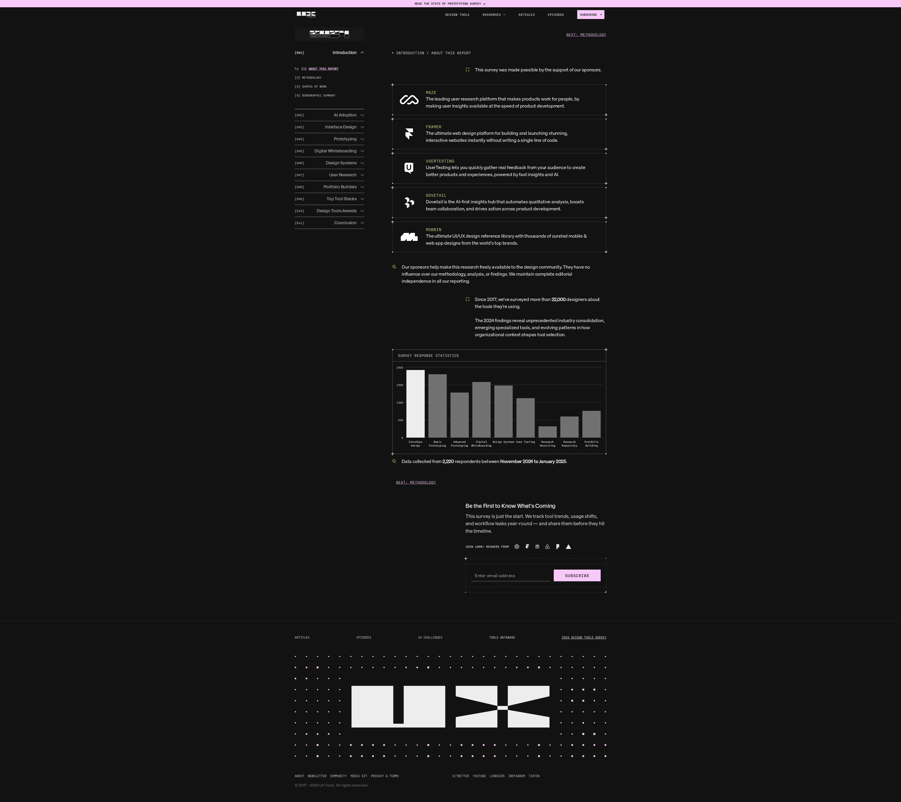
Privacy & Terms (385, 776)
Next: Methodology (586, 34)
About (299, 776)
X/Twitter (460, 776)
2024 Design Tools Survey (584, 637)
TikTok (534, 776)
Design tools (457, 14)
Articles (527, 14)
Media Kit (359, 776)
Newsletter (317, 776)
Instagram (516, 776)
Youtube (479, 776)
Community (338, 776)
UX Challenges (430, 637)
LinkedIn (496, 776)
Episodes (556, 14)
